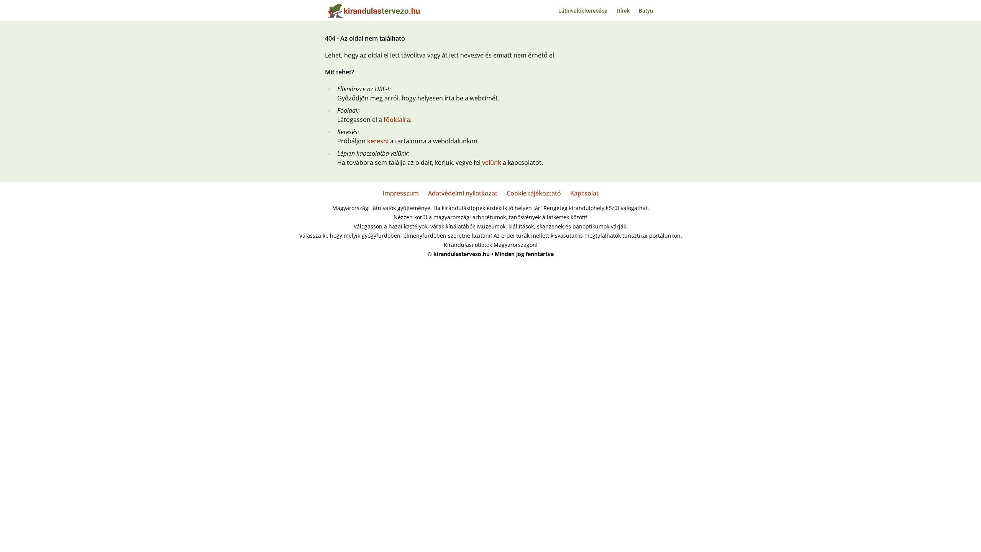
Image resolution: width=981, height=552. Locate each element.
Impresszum (400, 193)
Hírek (623, 11)
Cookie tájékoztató (534, 193)
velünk (491, 162)
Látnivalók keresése (582, 11)
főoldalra (397, 119)
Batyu (646, 11)
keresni (378, 141)
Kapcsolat (584, 193)
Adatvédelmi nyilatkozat (462, 193)
